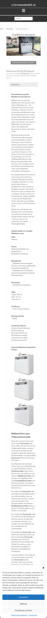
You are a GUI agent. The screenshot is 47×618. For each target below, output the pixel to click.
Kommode (9, 75)
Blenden (32, 73)
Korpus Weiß (16, 75)
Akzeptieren (23, 597)
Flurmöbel (9, 29)
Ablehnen (23, 604)
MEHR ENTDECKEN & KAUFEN (23, 63)
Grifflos (38, 73)
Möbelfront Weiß (25, 75)
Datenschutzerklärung (19, 615)
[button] (43, 568)
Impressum (33, 615)
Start (1, 29)
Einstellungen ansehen (23, 610)
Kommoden (16, 73)
